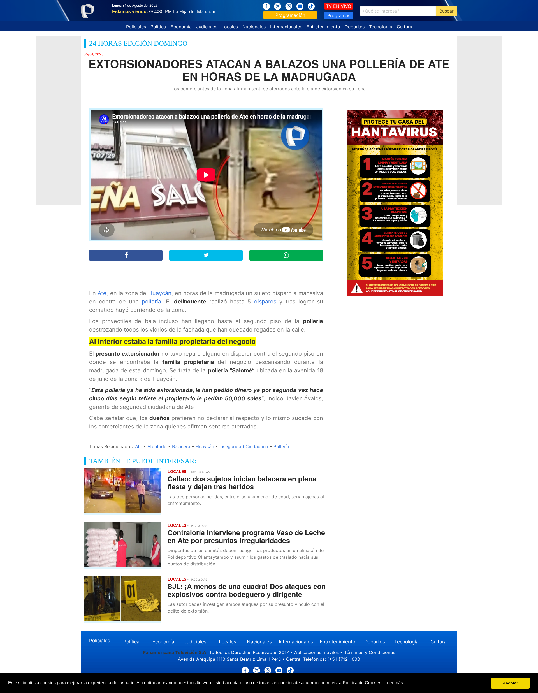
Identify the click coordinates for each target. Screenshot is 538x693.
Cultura (404, 26)
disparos (265, 301)
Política (158, 26)
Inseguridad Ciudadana (243, 446)
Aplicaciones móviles (316, 652)
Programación (290, 15)
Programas (338, 15)
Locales (230, 26)
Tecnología (380, 26)
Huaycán (159, 293)
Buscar (446, 11)
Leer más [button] (393, 682)
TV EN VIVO (338, 6)
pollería (151, 301)
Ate (102, 293)
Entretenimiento (323, 26)
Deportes (355, 26)
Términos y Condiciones (369, 652)
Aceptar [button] (510, 683)
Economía (181, 26)
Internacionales (286, 26)
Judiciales (206, 26)
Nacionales (254, 26)
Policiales (136, 26)
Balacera (181, 446)
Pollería (281, 446)
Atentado (157, 446)
